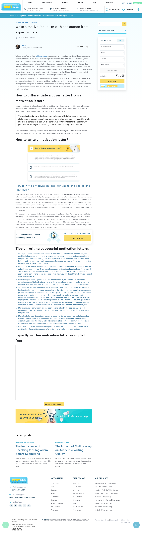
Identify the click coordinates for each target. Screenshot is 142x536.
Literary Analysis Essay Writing (106, 483)
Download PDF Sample (54, 404)
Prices (80, 3)
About (53, 493)
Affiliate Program (57, 503)
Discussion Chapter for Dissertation (107, 500)
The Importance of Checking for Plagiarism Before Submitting (32, 450)
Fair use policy (125, 522)
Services (65, 3)
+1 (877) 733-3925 (126, 3)
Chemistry (76, 500)
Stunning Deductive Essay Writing (106, 493)
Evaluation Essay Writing (103, 507)
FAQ (94, 3)
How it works (47, 3)
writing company (41, 56)
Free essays (55, 510)
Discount (54, 490)
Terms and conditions (102, 520)
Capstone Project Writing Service (106, 490)
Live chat (137, 3)
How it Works (55, 483)
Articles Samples (78, 493)
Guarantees (55, 497)
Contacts (109, 3)
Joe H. (24, 45)
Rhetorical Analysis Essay (104, 510)
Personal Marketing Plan (103, 503)
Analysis (76, 490)
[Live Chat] (136, 525)
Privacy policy (114, 520)
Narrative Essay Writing (103, 497)
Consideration (78, 507)
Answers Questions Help (103, 487)
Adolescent (77, 487)
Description (77, 510)
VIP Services (55, 507)
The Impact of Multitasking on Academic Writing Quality (73, 450)
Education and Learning (26, 23)
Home (30, 3)
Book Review (77, 497)
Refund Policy (125, 520)
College (75, 503)
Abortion (76, 483)
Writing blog (21, 16)
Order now (77, 238)
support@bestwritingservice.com (22, 497)
